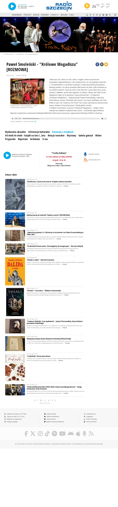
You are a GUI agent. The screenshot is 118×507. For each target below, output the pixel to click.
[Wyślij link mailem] (106, 64)
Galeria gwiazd (86, 135)
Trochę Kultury (20, 54)
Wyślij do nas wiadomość (106, 15)
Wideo (98, 135)
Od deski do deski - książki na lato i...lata (25, 135)
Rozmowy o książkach (32, 54)
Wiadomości (17, 15)
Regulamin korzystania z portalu (61, 444)
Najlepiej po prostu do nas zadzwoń (87, 15)
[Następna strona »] (54, 400)
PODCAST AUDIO (93, 154)
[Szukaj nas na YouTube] (62, 431)
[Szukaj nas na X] (33, 431)
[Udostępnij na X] (102, 64)
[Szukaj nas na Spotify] (54, 431)
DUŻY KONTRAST (91, 422)
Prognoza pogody (11, 422)
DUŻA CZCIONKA (91, 419)
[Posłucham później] (35, 121)
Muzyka (36, 15)
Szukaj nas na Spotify (103, 15)
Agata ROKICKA (22, 75)
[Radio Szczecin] (59, 6)
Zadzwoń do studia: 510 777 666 (16, 414)
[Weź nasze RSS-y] (91, 431)
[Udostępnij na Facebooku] (97, 64)
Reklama (64, 15)
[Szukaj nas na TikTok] (47, 431)
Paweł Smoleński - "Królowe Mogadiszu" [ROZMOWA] (42, 66)
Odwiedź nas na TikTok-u (100, 15)
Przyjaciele (10, 139)
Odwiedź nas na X (93, 15)
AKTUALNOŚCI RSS (94, 160)
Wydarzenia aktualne (15, 132)
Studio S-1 (55, 15)
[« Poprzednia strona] (34, 400)
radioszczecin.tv (51, 419)
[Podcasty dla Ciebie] (84, 431)
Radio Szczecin (9, 54)
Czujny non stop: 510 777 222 (15, 416)
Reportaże (23, 139)
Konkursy (45, 15)
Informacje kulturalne (39, 132)
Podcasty (27, 15)
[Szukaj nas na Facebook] (26, 431)
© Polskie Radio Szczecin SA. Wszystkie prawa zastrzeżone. (33, 444)
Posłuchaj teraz (91, 414)
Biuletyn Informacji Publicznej (55, 422)
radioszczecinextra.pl (52, 416)
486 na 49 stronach (45, 403)
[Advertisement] (31, 464)
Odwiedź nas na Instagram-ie (97, 15)
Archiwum (35, 139)
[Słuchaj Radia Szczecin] (12, 6)
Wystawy (71, 135)
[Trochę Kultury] (59, 34)
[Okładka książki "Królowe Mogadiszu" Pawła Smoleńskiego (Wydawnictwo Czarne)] (27, 91)
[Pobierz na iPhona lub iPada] (78, 431)
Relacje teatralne (56, 135)
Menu (115, 15)
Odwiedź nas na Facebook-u (90, 15)
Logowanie (89, 416)
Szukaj (109, 15)
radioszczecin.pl (51, 414)
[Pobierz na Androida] (71, 431)
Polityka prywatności (78, 444)
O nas (71, 15)
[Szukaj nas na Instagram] (40, 431)
